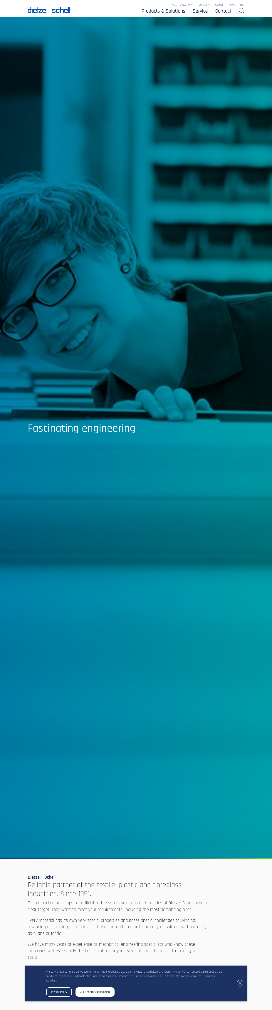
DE (241, 4)
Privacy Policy (59, 992)
